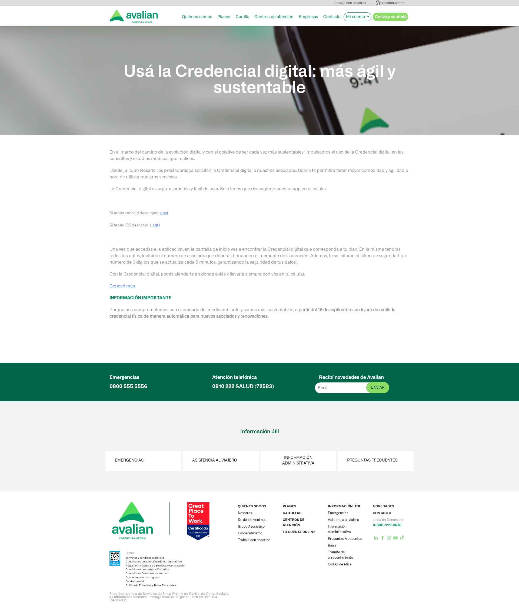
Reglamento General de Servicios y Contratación (155, 565)
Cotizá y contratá (391, 16)
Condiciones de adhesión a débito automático (154, 561)
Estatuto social (135, 581)
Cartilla (242, 16)
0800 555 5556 (128, 386)
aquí (164, 213)
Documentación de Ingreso (142, 577)
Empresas (308, 16)
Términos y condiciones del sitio (145, 558)
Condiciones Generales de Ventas (146, 573)
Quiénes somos (197, 16)
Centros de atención (273, 16)
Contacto (332, 16)
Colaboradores (393, 3)
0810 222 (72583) (243, 386)
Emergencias (129, 460)
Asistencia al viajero (214, 460)
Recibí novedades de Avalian (351, 377)
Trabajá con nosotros (350, 3)
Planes (223, 16)
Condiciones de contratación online (147, 569)
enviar (377, 387)
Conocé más (122, 286)
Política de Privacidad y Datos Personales (151, 585)
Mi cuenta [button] (356, 16)
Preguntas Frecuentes (372, 460)
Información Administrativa (298, 460)
